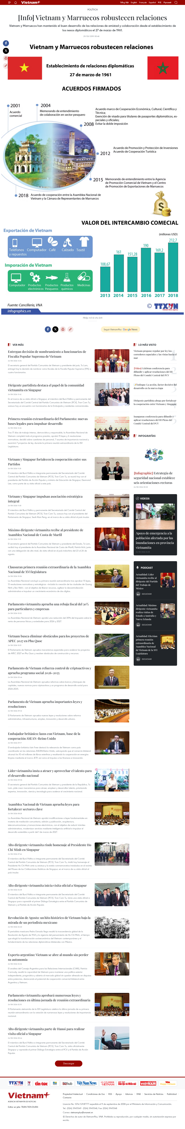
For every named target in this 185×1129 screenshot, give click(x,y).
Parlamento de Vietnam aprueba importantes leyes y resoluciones (45, 704)
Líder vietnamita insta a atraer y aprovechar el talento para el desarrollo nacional (50, 773)
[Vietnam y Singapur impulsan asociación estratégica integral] (112, 505)
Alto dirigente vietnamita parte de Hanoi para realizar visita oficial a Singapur (46, 1031)
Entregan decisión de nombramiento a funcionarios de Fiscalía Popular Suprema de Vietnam (47, 353)
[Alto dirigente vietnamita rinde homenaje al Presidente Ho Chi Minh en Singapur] (112, 854)
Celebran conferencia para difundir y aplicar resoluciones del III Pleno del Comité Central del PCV (153, 372)
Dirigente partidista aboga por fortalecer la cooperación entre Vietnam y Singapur (155, 402)
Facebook (6, 43)
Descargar (68, 1063)
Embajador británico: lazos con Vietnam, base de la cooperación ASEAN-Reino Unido (44, 736)
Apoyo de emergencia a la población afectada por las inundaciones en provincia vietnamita (155, 540)
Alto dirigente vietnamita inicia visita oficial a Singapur (47, 885)
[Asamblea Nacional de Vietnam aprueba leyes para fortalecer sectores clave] (112, 813)
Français (143, 2)
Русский (167, 2)
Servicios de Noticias (153, 1094)
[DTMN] (127, 1083)
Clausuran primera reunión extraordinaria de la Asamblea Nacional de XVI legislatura (49, 569)
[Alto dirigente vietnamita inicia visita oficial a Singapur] (112, 894)
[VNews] (29, 1083)
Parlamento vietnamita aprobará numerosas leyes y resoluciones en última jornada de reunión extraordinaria (49, 997)
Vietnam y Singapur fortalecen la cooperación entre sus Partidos (47, 461)
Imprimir (6, 58)
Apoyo (119, 1094)
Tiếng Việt (124, 2)
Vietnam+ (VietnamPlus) (31, 2)
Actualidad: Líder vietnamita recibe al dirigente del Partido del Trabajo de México (147, 581)
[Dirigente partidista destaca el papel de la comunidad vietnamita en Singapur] (112, 394)
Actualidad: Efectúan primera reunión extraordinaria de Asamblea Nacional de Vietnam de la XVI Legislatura (146, 645)
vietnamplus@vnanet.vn (82, 1112)
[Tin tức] (41, 1083)
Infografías (147, 436)
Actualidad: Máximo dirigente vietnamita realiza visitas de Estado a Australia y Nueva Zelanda (146, 612)
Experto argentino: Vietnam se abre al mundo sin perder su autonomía (48, 957)
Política (92, 9)
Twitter (6, 51)
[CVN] (107, 1083)
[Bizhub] (67, 1083)
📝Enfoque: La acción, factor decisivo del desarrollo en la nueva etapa (155, 386)
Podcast (147, 567)
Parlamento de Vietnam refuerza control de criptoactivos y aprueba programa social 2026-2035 (49, 670)
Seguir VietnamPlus (113, 329)
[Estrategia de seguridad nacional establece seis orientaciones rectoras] (155, 454)
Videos (145, 498)
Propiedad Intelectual (73, 1094)
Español (152, 2)
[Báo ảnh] (148, 1083)
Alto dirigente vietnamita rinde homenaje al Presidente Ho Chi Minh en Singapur (49, 847)
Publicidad (172, 1094)
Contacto (67, 1097)
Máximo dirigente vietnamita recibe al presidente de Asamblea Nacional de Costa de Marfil (45, 532)
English (134, 2)
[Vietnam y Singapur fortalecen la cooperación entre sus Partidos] (112, 468)
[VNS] (86, 1083)
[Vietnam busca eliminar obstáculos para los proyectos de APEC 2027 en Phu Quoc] (112, 645)
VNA (138, 1094)
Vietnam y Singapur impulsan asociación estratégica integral (45, 498)
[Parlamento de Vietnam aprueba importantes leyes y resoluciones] (112, 710)
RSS (110, 1094)
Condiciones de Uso (95, 1094)
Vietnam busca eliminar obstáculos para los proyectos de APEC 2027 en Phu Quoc (48, 638)
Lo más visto (147, 344)
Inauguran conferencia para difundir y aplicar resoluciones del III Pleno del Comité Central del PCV (154, 420)
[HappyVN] (168, 1083)
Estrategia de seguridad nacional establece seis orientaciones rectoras (154, 478)
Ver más (18, 344)
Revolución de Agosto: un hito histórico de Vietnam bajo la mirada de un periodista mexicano (49, 920)
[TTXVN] (16, 1083)
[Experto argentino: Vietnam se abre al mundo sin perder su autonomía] (112, 964)
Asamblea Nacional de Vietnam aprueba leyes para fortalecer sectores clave (43, 806)
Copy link (6, 66)
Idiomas (129, 1094)
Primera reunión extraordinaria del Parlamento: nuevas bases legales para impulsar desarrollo (48, 421)
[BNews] (55, 1083)
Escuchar (146, 594)
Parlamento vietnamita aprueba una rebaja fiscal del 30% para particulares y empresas (48, 606)
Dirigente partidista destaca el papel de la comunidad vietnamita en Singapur (46, 387)
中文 (159, 2)
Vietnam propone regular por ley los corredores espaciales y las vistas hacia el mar (155, 354)
